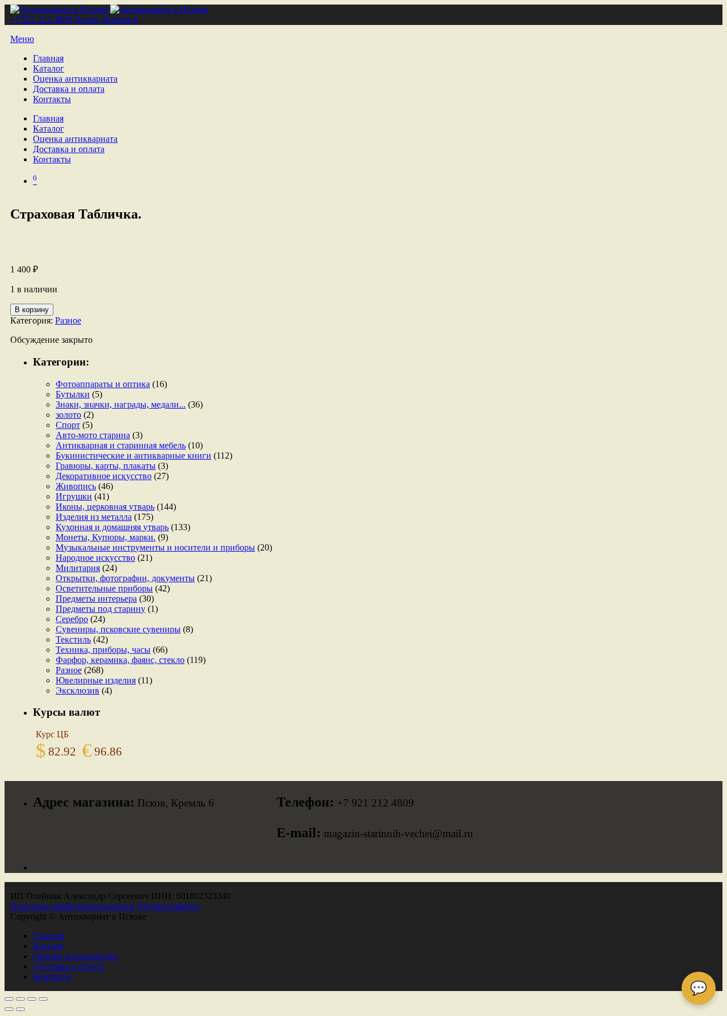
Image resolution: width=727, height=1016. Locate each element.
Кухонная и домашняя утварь (112, 527)
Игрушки (74, 496)
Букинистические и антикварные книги (133, 455)
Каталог (48, 68)
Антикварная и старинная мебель (121, 445)
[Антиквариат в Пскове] (109, 9)
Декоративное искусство (104, 476)
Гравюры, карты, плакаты (106, 466)
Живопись (76, 486)
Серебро (72, 619)
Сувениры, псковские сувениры (118, 629)
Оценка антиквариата (75, 78)
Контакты (52, 99)
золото (68, 414)
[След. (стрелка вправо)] (20, 1009)
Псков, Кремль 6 (106, 19)
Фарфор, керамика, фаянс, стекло (120, 660)
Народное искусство (95, 557)
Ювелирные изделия (96, 680)
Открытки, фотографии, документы (125, 578)
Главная (48, 58)
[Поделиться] (31, 999)
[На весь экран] (20, 999)
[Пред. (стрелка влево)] (9, 1009)
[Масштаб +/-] (9, 999)
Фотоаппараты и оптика (103, 384)
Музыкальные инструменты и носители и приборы (155, 547)
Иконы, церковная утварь (105, 506)
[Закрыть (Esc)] (43, 999)
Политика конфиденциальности (72, 906)
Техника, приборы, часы (103, 649)
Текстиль (73, 639)
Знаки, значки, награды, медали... (121, 404)
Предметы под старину (100, 609)
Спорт (68, 425)
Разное (68, 320)
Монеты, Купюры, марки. (106, 537)
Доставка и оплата (69, 89)
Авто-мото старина (93, 435)
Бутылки (73, 394)
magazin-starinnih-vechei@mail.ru (398, 833)
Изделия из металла (94, 517)
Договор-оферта (168, 906)
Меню (22, 39)
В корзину (32, 309)
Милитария (78, 568)
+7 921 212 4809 (41, 19)
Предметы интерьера (96, 598)
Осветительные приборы (104, 588)
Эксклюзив (77, 690)
